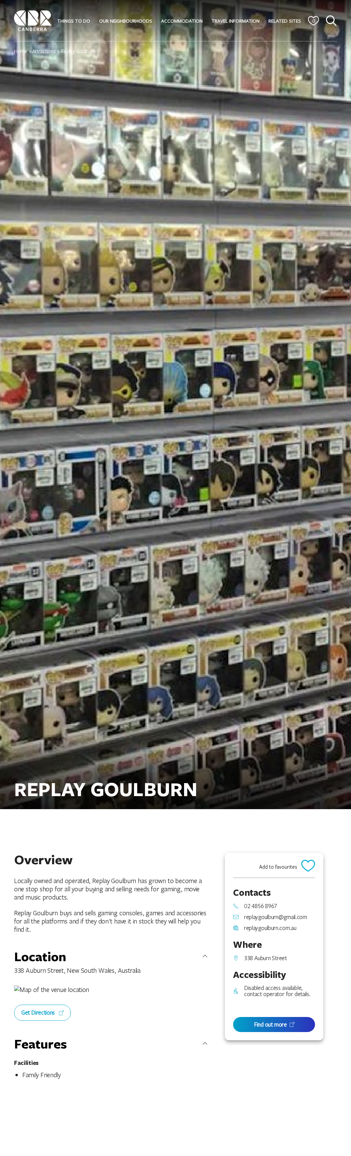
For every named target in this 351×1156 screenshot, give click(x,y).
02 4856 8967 (260, 906)
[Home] (33, 19)
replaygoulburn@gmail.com (275, 917)
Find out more (270, 1024)
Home (20, 51)
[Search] (331, 20)
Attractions (44, 51)
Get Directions (38, 1012)
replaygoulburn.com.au (270, 928)
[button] (74, 21)
